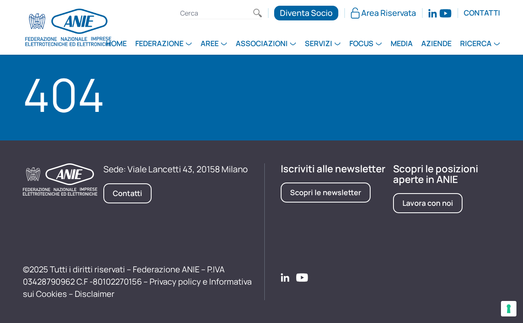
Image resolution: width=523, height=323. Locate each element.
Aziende (436, 44)
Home (116, 44)
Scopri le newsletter (325, 192)
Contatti (482, 13)
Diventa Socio (306, 12)
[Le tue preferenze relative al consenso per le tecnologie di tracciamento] (508, 308)
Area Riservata (388, 12)
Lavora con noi (427, 203)
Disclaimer (94, 293)
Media (402, 44)
